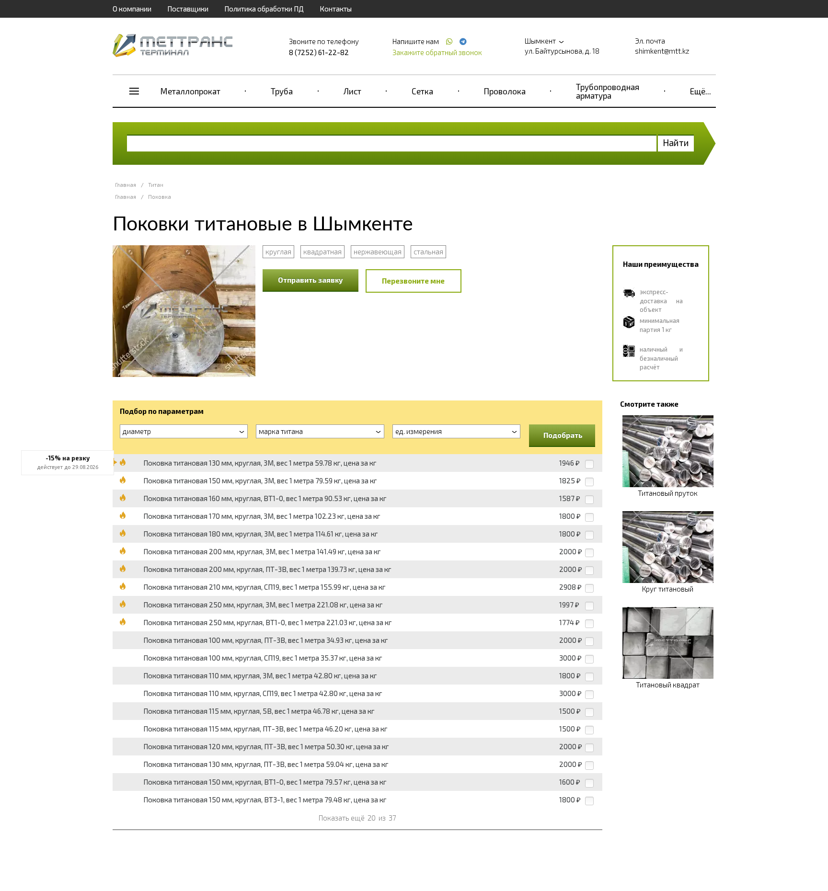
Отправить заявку (310, 279)
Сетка (422, 91)
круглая (278, 251)
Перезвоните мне (413, 280)
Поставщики (187, 8)
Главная (125, 185)
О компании (132, 8)
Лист (352, 91)
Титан (155, 185)
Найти (676, 142)
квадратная (322, 251)
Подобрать (563, 435)
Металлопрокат (190, 91)
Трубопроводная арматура (607, 91)
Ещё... (700, 91)
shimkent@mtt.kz (662, 50)
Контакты (336, 8)
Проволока (505, 91)
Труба (282, 91)
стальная (428, 251)
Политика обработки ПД (264, 8)
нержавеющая (378, 251)
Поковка (159, 197)
